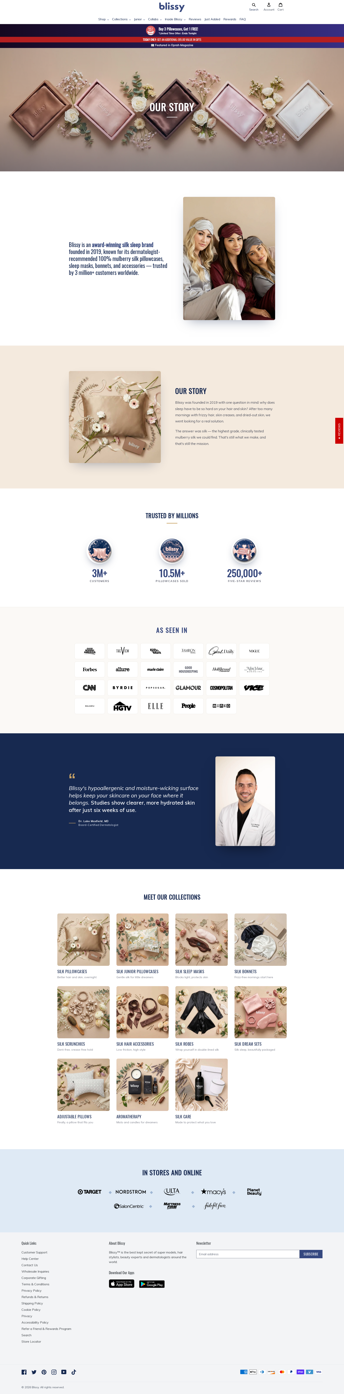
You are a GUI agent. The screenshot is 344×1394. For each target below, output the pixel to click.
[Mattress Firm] (172, 1205)
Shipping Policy (32, 1303)
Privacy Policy (32, 1290)
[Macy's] (213, 1192)
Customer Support (34, 1252)
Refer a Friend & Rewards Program (46, 1329)
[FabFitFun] (215, 1205)
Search (26, 1335)
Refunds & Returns (35, 1297)
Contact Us (30, 1265)
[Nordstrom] (131, 1192)
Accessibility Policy (35, 1322)
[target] (89, 1192)
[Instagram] (54, 1372)
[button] (253, 7)
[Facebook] (24, 1372)
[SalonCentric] (129, 1205)
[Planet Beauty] (254, 1192)
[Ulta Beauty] (172, 1192)
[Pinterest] (44, 1372)
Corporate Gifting (34, 1278)
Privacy (27, 1316)
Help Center (30, 1259)
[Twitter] (34, 1372)
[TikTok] (73, 1372)
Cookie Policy (31, 1310)
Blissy (35, 1387)
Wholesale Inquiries (35, 1271)
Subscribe (311, 1254)
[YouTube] (63, 1372)
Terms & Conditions (35, 1284)
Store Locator (31, 1341)
